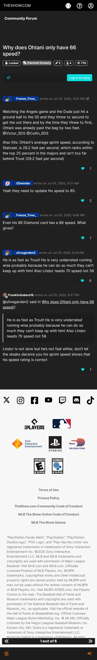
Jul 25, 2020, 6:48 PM (69, 215)
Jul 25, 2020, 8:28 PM (68, 252)
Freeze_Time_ (26, 98)
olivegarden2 (25, 252)
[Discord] (76, 400)
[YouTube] (48, 400)
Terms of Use (49, 490)
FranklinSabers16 (21, 295)
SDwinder (23, 183)
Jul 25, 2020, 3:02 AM (69, 98)
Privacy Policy (48, 498)
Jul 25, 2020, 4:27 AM (63, 183)
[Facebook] (34, 400)
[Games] (68, 5)
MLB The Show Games (48, 522)
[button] (6, 653)
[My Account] (91, 5)
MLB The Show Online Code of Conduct (48, 514)
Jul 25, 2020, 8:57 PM (63, 295)
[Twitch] (62, 400)
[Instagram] (20, 400)
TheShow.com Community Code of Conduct (48, 506)
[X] (6, 400)
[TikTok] (90, 400)
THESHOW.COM (17, 5)
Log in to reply (79, 78)
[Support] (80, 5)
